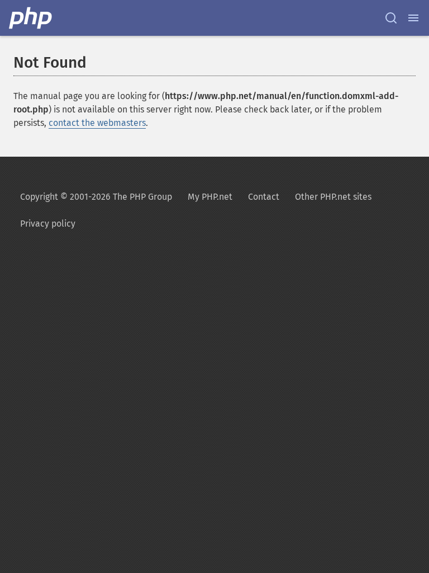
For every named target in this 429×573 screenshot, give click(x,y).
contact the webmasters (97, 123)
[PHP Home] (31, 18)
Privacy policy (47, 223)
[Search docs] (391, 18)
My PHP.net (210, 196)
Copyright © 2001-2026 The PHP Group (96, 196)
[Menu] (413, 18)
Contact (263, 196)
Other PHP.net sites (333, 196)
